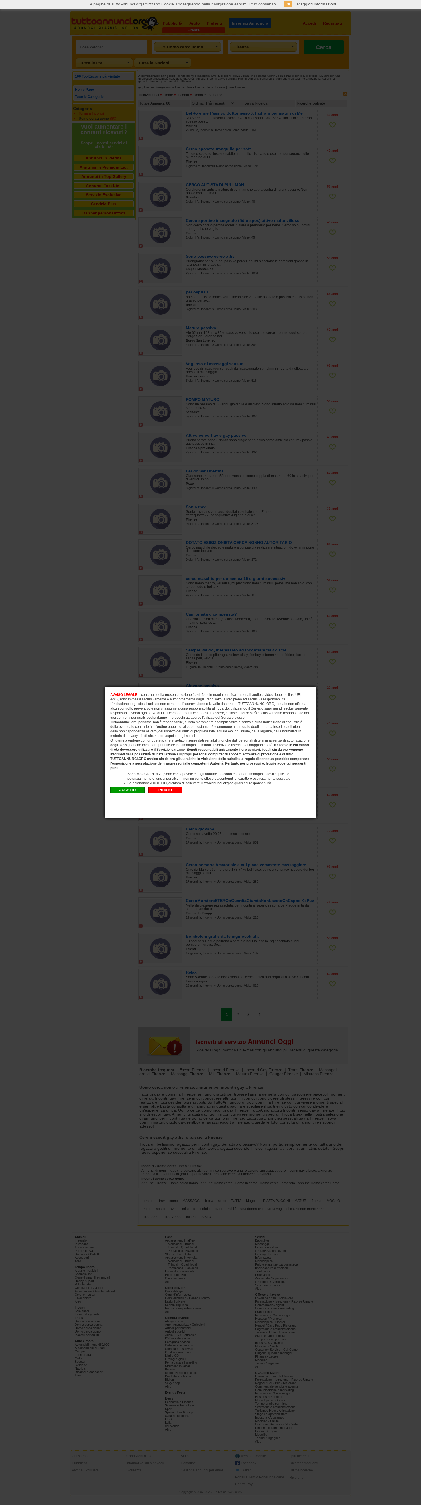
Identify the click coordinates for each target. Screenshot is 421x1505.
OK (288, 4)
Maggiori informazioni (316, 4)
